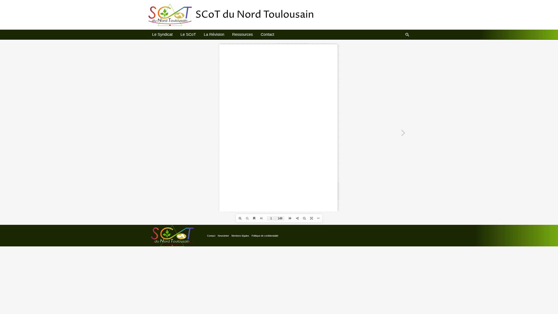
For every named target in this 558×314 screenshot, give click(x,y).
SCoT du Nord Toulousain (254, 15)
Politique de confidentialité (265, 235)
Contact (211, 235)
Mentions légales (240, 235)
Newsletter (223, 235)
